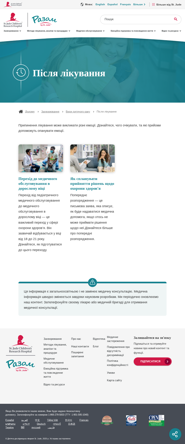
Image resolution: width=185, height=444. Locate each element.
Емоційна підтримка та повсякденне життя (132, 31)
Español (112, 4)
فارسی (51, 427)
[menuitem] (153, 361)
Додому (30, 111)
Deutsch (41, 424)
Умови (111, 372)
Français (125, 4)
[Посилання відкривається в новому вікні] (105, 420)
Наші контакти (80, 346)
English (100, 4)
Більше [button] (138, 4)
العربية (24, 420)
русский (36, 427)
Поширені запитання (77, 354)
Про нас (76, 338)
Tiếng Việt (52, 420)
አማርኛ (26, 424)
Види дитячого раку (78, 111)
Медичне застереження (115, 339)
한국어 (68, 420)
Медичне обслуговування (89, 31)
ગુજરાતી (57, 424)
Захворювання (11, 31)
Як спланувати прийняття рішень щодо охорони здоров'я (92, 183)
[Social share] (175, 434)
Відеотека (99, 338)
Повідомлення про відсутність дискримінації (118, 351)
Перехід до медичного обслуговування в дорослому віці (37, 183)
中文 (37, 420)
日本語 (71, 424)
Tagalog (9, 427)
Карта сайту (114, 380)
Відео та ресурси (170, 31)
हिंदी (22, 427)
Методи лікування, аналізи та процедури (47, 31)
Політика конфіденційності (117, 362)
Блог (96, 346)
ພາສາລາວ (10, 424)
